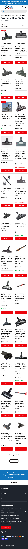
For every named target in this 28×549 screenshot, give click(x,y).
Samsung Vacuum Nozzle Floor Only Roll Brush (7, 190)
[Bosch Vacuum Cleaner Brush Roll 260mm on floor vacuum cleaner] (21, 393)
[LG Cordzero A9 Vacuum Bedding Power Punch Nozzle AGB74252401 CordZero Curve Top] (7, 425)
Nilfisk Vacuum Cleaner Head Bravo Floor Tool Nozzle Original (6, 117)
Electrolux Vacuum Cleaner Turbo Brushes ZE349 (20, 81)
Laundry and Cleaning (6, 15)
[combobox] (14, 11)
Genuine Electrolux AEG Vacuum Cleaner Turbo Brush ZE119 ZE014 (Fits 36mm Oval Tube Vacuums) (7, 296)
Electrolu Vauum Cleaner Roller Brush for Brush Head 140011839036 (20, 259)
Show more (14, 461)
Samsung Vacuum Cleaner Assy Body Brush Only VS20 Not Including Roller (6, 404)
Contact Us (6, 527)
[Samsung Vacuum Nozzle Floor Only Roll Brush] (7, 180)
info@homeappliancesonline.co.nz (16, 474)
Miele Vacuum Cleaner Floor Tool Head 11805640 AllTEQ (6, 226)
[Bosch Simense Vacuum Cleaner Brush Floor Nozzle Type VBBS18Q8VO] (21, 425)
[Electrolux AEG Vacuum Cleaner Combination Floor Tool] (7, 72)
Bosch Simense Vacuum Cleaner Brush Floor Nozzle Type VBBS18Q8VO (20, 435)
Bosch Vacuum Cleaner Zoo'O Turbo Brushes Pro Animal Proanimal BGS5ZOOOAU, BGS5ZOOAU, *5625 (20, 154)
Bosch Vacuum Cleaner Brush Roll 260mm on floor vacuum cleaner (20, 404)
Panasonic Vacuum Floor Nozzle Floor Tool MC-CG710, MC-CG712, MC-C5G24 (20, 191)
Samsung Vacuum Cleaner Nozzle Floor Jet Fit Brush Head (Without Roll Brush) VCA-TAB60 (6, 47)
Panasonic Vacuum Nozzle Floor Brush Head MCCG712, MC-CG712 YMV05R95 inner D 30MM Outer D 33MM (21, 367)
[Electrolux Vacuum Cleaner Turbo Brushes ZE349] (21, 72)
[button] (25, 7)
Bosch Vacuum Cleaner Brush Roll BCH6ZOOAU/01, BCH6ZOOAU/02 (20, 295)
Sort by (3, 24)
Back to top (14, 482)
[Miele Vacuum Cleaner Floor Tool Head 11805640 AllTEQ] (7, 215)
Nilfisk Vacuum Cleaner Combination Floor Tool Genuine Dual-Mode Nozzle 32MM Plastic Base (20, 333)
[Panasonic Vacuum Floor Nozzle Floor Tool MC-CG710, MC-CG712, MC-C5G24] (21, 180)
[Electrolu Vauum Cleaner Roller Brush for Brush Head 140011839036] (21, 248)
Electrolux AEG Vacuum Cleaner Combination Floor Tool (6, 82)
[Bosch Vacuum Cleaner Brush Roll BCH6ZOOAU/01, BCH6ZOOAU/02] (21, 285)
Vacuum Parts (14, 15)
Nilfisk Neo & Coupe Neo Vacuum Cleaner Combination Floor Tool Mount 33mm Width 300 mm (6, 333)
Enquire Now (7, 238)
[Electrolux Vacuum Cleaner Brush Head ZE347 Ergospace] (21, 215)
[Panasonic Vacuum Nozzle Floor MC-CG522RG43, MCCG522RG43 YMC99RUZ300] (7, 142)
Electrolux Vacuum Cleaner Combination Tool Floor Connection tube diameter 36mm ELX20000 (7, 260)
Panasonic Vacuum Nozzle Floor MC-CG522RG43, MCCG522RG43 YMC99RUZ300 (6, 153)
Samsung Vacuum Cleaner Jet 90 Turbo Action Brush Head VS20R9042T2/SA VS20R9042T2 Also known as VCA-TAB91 (21, 48)
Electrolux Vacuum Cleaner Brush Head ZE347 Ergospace (20, 225)
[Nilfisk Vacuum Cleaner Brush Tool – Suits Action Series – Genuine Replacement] (7, 355)
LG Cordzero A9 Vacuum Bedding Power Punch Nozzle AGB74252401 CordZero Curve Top (6, 436)
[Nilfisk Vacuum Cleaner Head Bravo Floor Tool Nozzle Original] (7, 107)
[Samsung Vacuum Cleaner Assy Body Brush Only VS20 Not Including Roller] (7, 393)
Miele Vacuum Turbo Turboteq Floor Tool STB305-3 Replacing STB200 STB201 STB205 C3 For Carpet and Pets (20, 119)
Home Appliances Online (9, 545)
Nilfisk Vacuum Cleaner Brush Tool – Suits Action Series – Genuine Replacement (6, 366)
